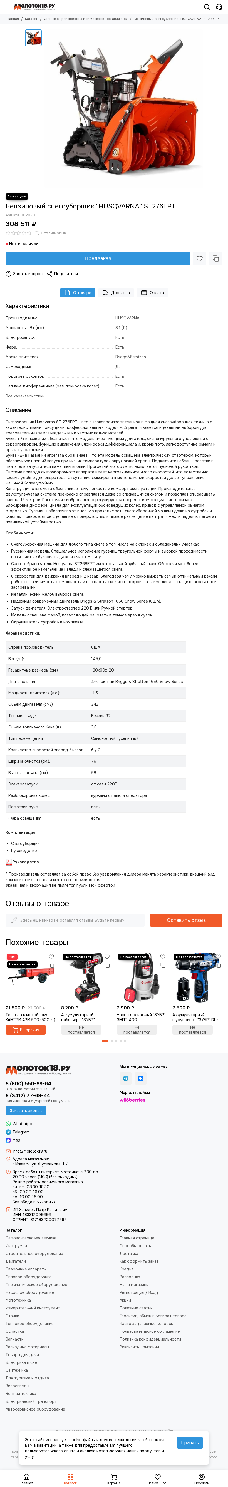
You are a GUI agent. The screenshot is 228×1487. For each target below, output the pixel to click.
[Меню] (7, 7)
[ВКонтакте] (141, 1078)
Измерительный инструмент (33, 1308)
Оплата (157, 292)
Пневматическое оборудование (36, 1284)
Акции (125, 1300)
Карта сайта (164, 1431)
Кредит (127, 1269)
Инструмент (17, 1245)
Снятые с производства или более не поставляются (86, 19)
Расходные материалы (27, 1346)
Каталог (31, 19)
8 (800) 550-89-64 (28, 1084)
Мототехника (18, 1300)
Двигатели (16, 1261)
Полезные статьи (136, 1308)
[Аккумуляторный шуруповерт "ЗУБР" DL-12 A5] (197, 978)
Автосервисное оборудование (35, 1409)
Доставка (120, 292)
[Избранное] (199, 258)
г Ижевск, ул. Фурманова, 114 (41, 1164)
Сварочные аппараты (26, 1269)
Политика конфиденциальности (150, 1339)
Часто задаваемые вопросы (147, 1323)
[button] (105, 1041)
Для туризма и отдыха (27, 1378)
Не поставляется (81, 1030)
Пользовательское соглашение (150, 1331)
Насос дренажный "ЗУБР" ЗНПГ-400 (141, 1017)
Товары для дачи (22, 1354)
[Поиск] (207, 7)
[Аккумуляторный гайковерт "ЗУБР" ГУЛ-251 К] (86, 978)
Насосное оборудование (30, 1292)
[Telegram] (126, 1078)
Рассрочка (130, 1276)
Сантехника (17, 1370)
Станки (12, 1315)
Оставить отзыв (186, 920)
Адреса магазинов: (31, 1159)
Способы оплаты (136, 1245)
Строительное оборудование (34, 1253)
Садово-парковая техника (31, 1237)
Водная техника (21, 1393)
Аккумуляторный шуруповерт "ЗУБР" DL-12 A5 (197, 1017)
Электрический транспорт (31, 1401)
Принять (190, 1443)
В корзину (29, 1029)
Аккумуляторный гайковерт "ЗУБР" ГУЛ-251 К (78, 1017)
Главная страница (137, 1237)
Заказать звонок (26, 1110)
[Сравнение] (215, 258)
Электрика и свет (22, 1362)
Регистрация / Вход (139, 1292)
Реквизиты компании (139, 1346)
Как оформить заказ (139, 1261)
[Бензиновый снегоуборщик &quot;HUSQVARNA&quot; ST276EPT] (123, 108)
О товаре (82, 292)
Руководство (26, 861)
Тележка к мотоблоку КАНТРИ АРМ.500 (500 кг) (30, 1017)
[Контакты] (219, 7)
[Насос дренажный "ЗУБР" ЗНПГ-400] (142, 978)
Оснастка (15, 1331)
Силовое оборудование (29, 1276)
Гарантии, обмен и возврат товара (153, 1315)
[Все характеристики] (25, 396)
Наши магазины (134, 1284)
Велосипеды (17, 1385)
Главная (12, 19)
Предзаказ (98, 258)
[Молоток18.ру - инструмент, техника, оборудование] (34, 7)
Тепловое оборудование (30, 1323)
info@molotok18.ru (30, 1151)
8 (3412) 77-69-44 (28, 1096)
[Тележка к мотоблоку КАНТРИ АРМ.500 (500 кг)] (31, 978)
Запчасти (15, 1339)
